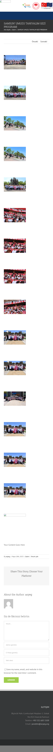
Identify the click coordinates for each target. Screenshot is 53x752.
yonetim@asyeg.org (40, 724)
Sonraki (43, 41)
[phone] (25, 742)
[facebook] (4, 742)
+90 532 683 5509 (41, 720)
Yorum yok (34, 556)
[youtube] (9, 742)
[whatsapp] (21, 742)
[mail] (17, 742)
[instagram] (13, 742)
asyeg (8, 556)
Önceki (35, 41)
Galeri (27, 556)
